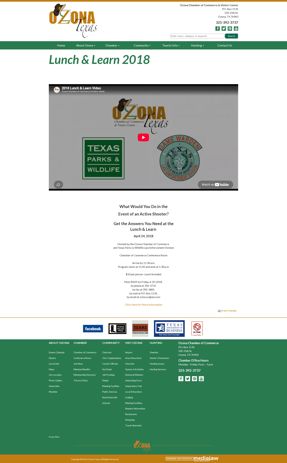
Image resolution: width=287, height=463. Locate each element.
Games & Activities (134, 369)
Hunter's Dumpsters (159, 358)
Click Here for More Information (143, 304)
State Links (54, 386)
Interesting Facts (133, 380)
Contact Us (224, 45)
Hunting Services (158, 369)
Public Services (109, 391)
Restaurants (131, 414)
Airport (128, 352)
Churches (106, 352)
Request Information (135, 408)
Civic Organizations (111, 358)
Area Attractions (133, 358)
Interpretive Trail (133, 386)
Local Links (54, 363)
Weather (53, 391)
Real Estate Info (109, 397)
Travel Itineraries (133, 425)
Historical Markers (134, 375)
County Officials (110, 363)
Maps (51, 369)
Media (105, 380)
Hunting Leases (157, 363)
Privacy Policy (81, 380)
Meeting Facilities (110, 386)
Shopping (130, 420)
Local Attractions (133, 391)
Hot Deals (107, 369)
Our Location (55, 375)
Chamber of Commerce (85, 352)
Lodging (129, 397)
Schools (106, 403)
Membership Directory (85, 375)
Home (61, 45)
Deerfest (154, 352)
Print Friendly (229, 310)
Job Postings (108, 375)
